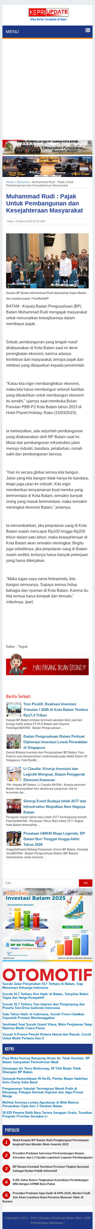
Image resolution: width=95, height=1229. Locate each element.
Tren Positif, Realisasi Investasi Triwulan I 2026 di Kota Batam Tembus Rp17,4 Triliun (55, 709)
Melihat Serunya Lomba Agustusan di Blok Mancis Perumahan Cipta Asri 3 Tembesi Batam (40, 1104)
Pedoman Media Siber (67, 1218)
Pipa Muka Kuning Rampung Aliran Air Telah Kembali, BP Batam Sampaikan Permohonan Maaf (46, 1060)
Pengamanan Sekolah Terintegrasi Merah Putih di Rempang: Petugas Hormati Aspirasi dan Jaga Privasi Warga (42, 1092)
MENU (12, 31)
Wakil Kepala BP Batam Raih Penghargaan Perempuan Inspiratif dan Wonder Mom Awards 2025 (51, 1142)
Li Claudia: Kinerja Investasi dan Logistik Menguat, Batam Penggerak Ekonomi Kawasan (54, 774)
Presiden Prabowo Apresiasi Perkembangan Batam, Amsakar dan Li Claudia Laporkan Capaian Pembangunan (53, 1155)
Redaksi (44, 1218)
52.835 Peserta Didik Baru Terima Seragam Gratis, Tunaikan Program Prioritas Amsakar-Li (47, 1114)
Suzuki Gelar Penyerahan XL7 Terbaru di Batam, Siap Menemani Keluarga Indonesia (42, 985)
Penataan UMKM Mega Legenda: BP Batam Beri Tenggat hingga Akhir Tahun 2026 (54, 839)
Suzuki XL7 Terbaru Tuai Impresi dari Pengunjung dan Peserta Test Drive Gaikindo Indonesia (43, 1006)
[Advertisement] (47, 90)
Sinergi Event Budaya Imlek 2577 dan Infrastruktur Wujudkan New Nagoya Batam (54, 806)
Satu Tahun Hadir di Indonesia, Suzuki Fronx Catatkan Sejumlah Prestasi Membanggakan (43, 1016)
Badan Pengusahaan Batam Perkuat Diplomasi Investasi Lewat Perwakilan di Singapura (55, 742)
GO (86, 883)
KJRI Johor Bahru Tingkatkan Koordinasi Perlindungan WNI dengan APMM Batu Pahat (50, 1182)
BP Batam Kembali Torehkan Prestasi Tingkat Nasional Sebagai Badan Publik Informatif (51, 1169)
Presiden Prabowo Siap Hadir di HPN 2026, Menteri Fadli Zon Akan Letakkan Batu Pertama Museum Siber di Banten (46, 1197)
